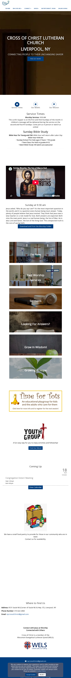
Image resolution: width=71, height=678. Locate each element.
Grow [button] (36, 8)
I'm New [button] (7, 8)
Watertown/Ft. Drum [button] (48, 8)
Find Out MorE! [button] (35, 59)
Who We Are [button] (17, 8)
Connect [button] (27, 8)
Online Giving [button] (62, 8)
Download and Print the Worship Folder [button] (35, 226)
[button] (35, 448)
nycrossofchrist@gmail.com (36, 661)
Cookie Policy (41, 671)
